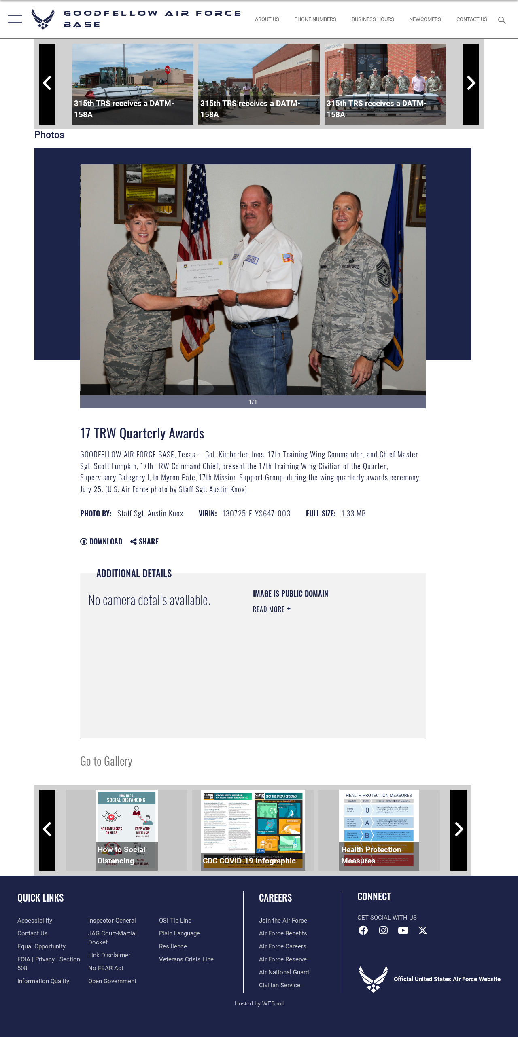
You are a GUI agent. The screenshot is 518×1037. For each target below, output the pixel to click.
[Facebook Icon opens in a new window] (363, 930)
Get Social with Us (387, 917)
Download (104, 541)
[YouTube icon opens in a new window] (403, 930)
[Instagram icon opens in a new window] (383, 930)
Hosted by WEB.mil (259, 1003)
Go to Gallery (106, 760)
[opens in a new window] (423, 930)
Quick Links (40, 897)
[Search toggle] (503, 19)
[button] (13, 19)
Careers (275, 897)
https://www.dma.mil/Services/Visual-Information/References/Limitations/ (302, 688)
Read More (270, 609)
